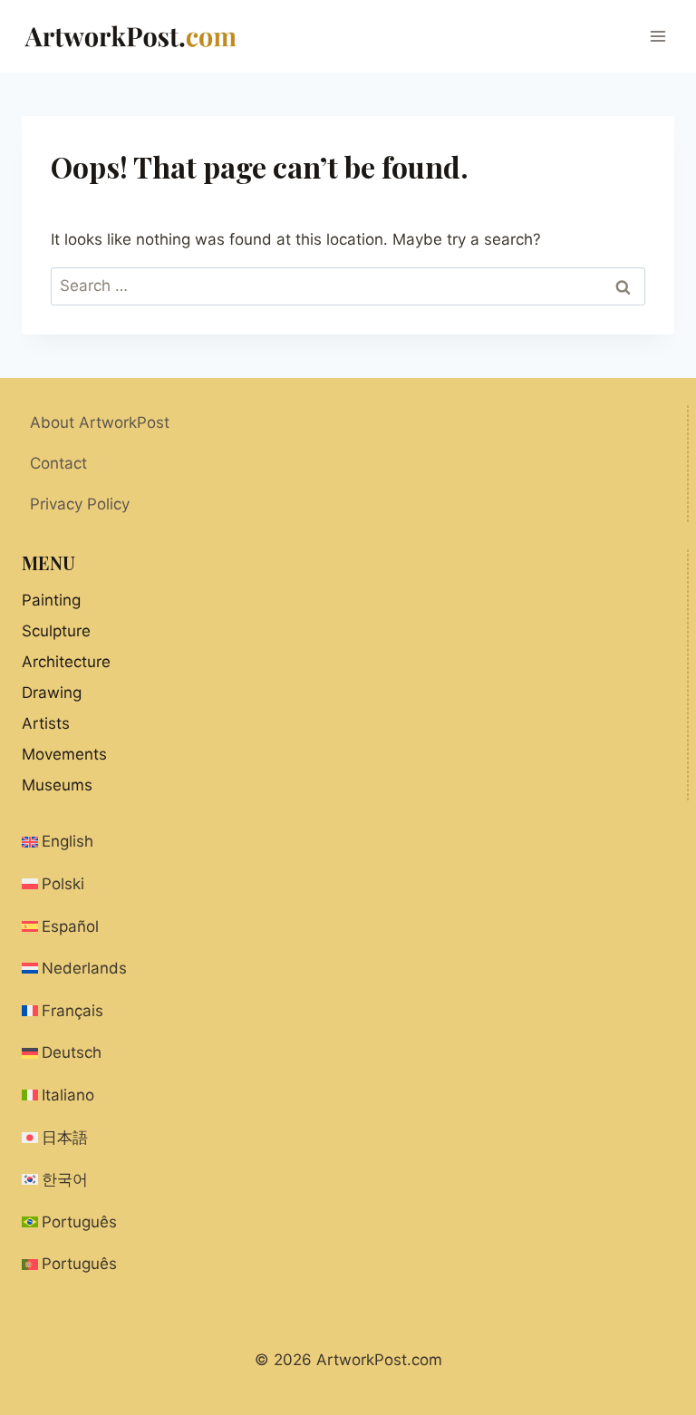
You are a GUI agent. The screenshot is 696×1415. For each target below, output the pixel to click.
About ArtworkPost (99, 422)
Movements (64, 754)
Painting (51, 600)
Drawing (52, 692)
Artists (46, 723)
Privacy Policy (80, 504)
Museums (57, 785)
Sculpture (56, 631)
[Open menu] (657, 36)
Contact (58, 463)
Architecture (66, 662)
